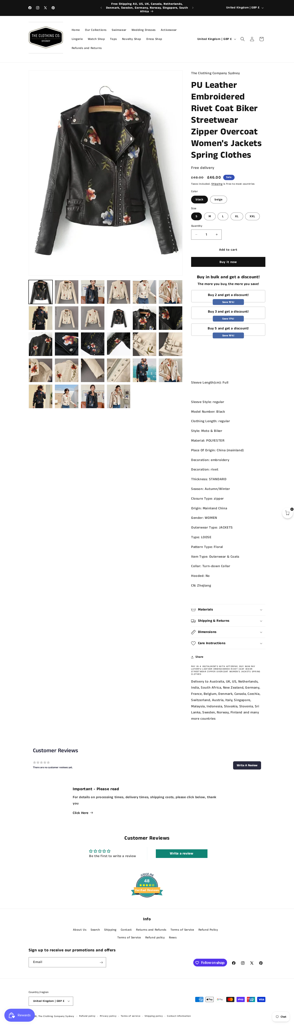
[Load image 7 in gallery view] (171, 292)
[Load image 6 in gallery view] (144, 292)
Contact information (179, 1016)
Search (95, 930)
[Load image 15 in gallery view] (67, 344)
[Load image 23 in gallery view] (119, 370)
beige (219, 199)
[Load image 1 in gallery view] (41, 292)
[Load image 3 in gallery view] (67, 292)
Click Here (80, 812)
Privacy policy (108, 1016)
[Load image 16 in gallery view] (93, 344)
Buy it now (228, 262)
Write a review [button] (181, 853)
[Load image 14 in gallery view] (41, 344)
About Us (80, 930)
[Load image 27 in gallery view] (67, 396)
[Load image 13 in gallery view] (171, 318)
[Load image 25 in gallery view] (171, 370)
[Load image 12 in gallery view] (144, 318)
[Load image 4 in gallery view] (93, 292)
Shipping (217, 184)
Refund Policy (208, 930)
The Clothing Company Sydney (56, 1016)
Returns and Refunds (151, 930)
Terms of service (130, 1016)
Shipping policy (154, 1016)
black (199, 199)
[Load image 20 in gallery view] (41, 370)
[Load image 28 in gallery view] (93, 396)
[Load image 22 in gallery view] (93, 370)
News (172, 937)
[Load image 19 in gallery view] (171, 344)
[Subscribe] (101, 962)
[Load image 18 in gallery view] (144, 344)
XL (237, 216)
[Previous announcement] (101, 8)
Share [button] (199, 657)
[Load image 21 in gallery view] (67, 370)
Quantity (196, 226)
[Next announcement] (193, 8)
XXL (252, 216)
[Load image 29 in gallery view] (119, 396)
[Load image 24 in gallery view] (144, 370)
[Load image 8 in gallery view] (41, 318)
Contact (126, 930)
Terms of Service (182, 930)
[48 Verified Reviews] (147, 905)
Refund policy (155, 937)
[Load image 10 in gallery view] (93, 318)
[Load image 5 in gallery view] (119, 292)
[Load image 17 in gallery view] (119, 344)
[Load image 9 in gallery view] (67, 318)
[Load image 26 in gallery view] (41, 396)
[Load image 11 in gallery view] (119, 318)
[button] (242, 39)
